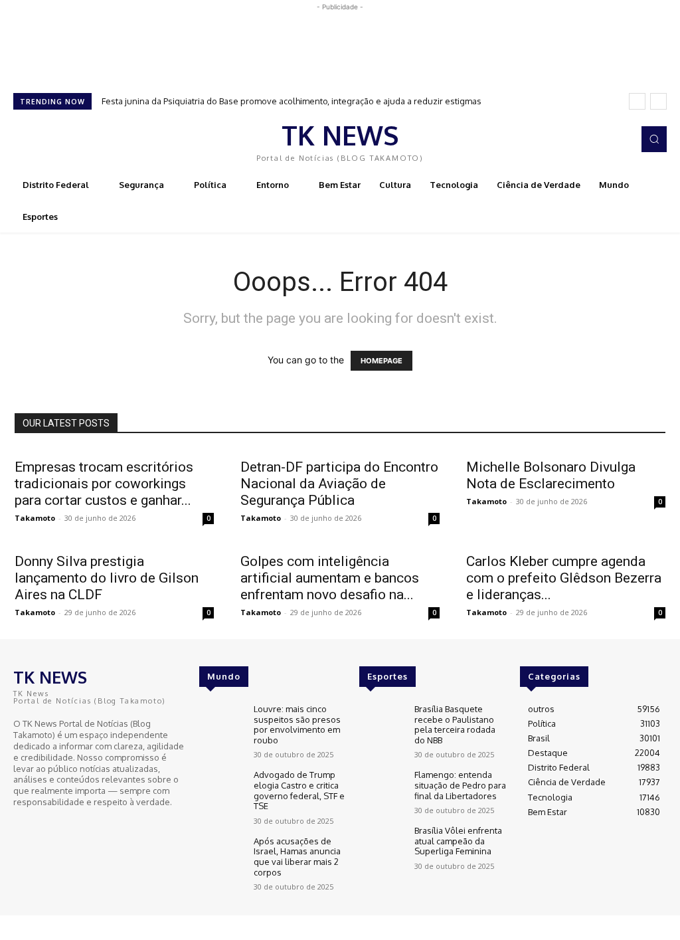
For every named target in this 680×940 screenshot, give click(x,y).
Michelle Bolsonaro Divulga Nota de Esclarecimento (551, 475)
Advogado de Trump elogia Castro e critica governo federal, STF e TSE (299, 790)
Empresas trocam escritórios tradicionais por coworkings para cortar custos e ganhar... (104, 483)
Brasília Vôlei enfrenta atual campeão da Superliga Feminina (458, 840)
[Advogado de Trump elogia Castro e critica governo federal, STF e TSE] (221, 787)
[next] (658, 101)
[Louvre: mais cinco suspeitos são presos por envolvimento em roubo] (221, 721)
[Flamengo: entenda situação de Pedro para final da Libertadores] (381, 787)
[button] (654, 138)
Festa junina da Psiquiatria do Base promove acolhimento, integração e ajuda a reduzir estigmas (291, 101)
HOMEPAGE (381, 360)
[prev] (637, 101)
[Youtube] (59, 826)
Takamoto (35, 518)
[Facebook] (600, 139)
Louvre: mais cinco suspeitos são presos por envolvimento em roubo (297, 724)
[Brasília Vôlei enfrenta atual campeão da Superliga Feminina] (381, 843)
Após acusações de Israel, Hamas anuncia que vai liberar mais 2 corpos (297, 857)
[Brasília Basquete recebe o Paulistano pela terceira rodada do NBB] (381, 721)
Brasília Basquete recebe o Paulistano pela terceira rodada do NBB (454, 724)
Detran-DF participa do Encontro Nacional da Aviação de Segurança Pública (339, 483)
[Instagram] (619, 139)
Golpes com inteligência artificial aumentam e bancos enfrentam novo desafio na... (329, 578)
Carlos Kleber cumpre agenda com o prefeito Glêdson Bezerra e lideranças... (563, 578)
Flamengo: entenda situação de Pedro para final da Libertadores (460, 784)
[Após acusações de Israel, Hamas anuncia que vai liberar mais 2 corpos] (221, 854)
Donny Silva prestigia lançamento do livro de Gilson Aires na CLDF (107, 578)
